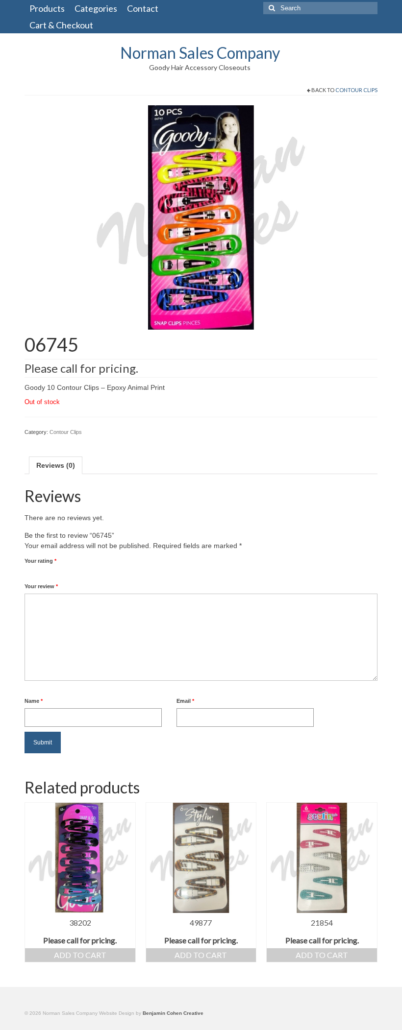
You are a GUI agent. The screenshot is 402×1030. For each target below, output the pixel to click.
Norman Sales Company (200, 52)
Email (185, 701)
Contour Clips (356, 90)
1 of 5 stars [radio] (28, 572)
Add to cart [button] (80, 954)
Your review (41, 586)
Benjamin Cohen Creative (173, 1013)
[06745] (201, 217)
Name (34, 701)
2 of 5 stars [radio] (32, 572)
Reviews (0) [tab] (55, 465)
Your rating (40, 561)
